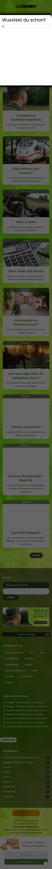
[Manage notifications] (46, 863)
